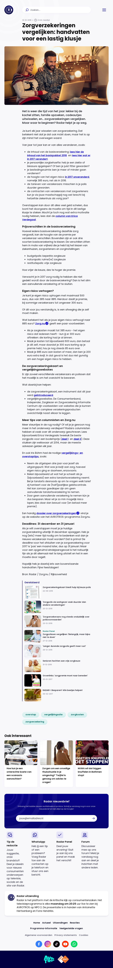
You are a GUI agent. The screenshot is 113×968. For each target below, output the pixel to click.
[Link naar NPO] (63, 959)
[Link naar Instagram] (47, 944)
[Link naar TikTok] (56, 944)
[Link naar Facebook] (39, 944)
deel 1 (65, 439)
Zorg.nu (40, 323)
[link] (30, 714)
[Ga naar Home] (8, 10)
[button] (104, 10)
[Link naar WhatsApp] (74, 944)
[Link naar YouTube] (65, 944)
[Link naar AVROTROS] (49, 959)
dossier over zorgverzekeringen (56, 513)
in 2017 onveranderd (77, 177)
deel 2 (77, 439)
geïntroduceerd (43, 395)
